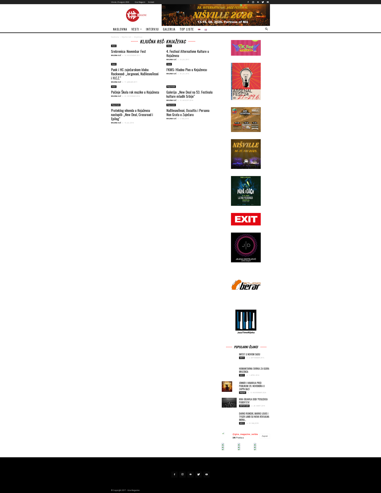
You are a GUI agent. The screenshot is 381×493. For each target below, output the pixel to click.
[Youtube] (268, 2)
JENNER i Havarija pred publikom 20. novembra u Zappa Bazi (252, 386)
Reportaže (171, 87)
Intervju (152, 29)
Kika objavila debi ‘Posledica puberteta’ (253, 400)
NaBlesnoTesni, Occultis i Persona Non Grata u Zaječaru (187, 112)
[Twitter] (263, 2)
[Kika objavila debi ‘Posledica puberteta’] (229, 403)
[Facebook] (248, 2)
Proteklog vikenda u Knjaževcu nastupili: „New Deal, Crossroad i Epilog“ (132, 114)
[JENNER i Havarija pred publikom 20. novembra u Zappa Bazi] (227, 386)
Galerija (169, 29)
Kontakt (151, 2)
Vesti (135, 29)
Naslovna (120, 29)
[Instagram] (253, 2)
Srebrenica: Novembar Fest (128, 51)
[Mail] (258, 2)
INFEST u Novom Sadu (249, 354)
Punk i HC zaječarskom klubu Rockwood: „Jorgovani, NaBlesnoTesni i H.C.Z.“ (135, 74)
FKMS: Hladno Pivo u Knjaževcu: (186, 69)
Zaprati (265, 436)
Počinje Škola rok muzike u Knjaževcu (135, 92)
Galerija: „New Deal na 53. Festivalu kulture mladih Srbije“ (189, 94)
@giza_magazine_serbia (245, 434)
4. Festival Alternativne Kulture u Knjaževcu (187, 53)
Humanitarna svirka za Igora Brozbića (254, 370)
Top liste (187, 29)
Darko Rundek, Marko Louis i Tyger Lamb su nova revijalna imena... (254, 417)
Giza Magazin (140, 2)
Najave (242, 393)
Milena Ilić (116, 55)
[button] (266, 29)
